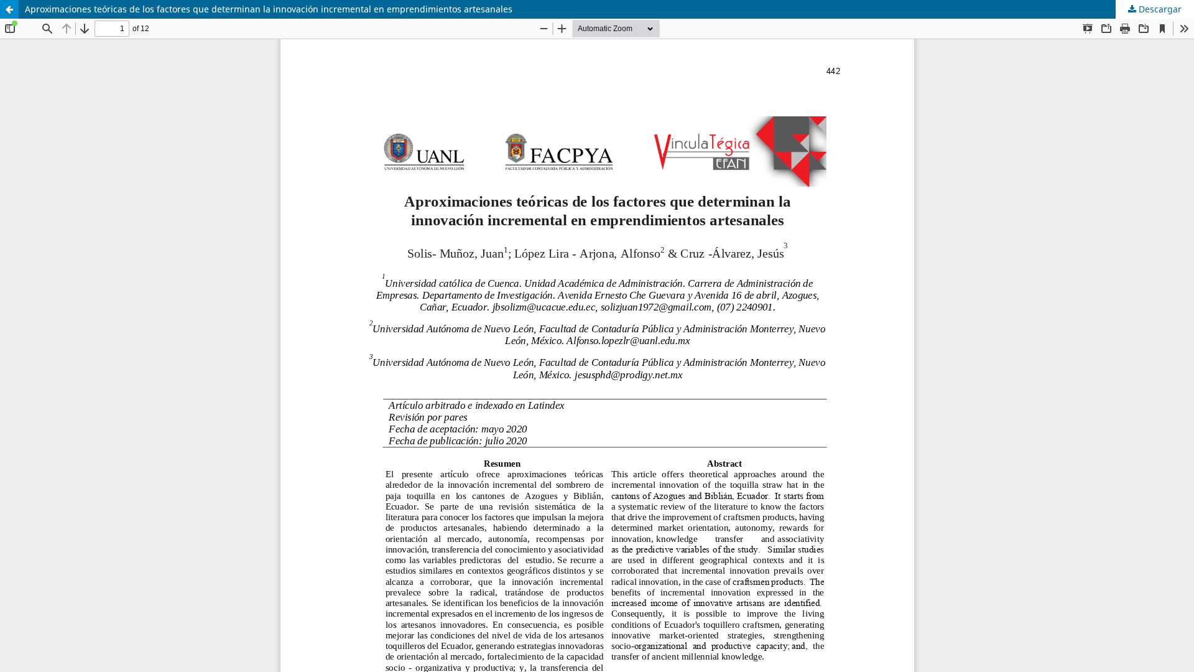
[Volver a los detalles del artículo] (9, 9)
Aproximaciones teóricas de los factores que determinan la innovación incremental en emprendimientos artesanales (268, 9)
